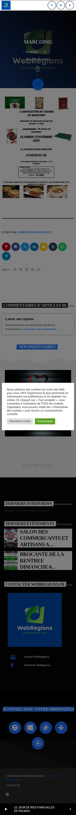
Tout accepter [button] (45, 421)
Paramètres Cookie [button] (20, 421)
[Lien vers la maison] (6, 5)
